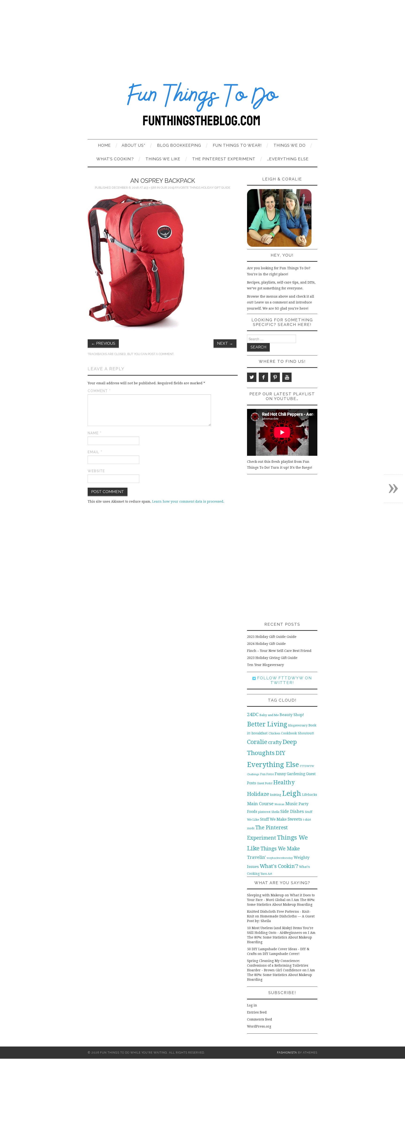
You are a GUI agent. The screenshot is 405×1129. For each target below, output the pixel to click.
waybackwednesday (280, 858)
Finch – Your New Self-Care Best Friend (279, 651)
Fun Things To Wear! (237, 145)
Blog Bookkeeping (179, 145)
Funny (280, 774)
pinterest (264, 812)
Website (96, 471)
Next (225, 343)
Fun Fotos (267, 774)
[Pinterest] (275, 377)
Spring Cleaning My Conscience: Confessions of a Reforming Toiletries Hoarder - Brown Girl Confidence (277, 965)
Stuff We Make (273, 819)
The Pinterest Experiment (223, 159)
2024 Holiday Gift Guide (266, 644)
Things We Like (163, 159)
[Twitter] (251, 377)
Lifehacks (309, 794)
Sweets (295, 819)
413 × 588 (150, 187)
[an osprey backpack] (136, 263)
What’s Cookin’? (115, 159)
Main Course (260, 803)
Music (291, 803)
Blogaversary (298, 725)
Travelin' (256, 857)
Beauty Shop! (292, 715)
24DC (253, 714)
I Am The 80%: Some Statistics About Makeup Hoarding (281, 937)
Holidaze (258, 794)
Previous (103, 343)
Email (95, 452)
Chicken (274, 733)
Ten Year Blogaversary (265, 665)
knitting (275, 794)
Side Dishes (292, 811)
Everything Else (273, 765)
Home (104, 145)
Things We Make (280, 849)
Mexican (279, 804)
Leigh (291, 793)
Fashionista (287, 1052)
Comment (99, 391)
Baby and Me (269, 715)
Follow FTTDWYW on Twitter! (284, 680)
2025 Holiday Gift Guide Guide (271, 637)
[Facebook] (263, 377)
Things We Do (290, 145)
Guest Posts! (264, 783)
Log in (252, 1005)
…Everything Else (288, 159)
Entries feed (257, 1012)
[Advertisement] (202, 35)
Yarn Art (266, 873)
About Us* (133, 145)
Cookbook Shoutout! (297, 733)
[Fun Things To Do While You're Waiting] (202, 107)
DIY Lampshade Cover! (281, 954)
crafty (275, 742)
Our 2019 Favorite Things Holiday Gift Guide (195, 187)
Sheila (275, 812)
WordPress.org (259, 1026)
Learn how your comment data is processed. (188, 501)
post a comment (160, 354)
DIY (280, 753)
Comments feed (259, 1019)
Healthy (284, 782)
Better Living (267, 724)
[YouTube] (287, 377)
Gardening (296, 774)
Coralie (257, 741)
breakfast (259, 733)
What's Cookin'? (279, 866)
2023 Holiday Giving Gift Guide (272, 658)
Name (95, 433)
